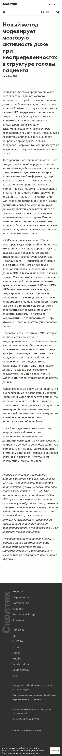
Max (15, 675)
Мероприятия (21, 597)
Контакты (18, 620)
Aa (58, 11)
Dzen (15, 647)
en (47, 11)
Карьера (17, 608)
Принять (55, 750)
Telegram (18, 629)
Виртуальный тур (23, 614)
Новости (17, 591)
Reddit (16, 652)
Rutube (16, 658)
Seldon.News (20, 669)
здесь (35, 753)
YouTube (17, 641)
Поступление (20, 602)
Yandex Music (21, 664)
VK (14, 635)
